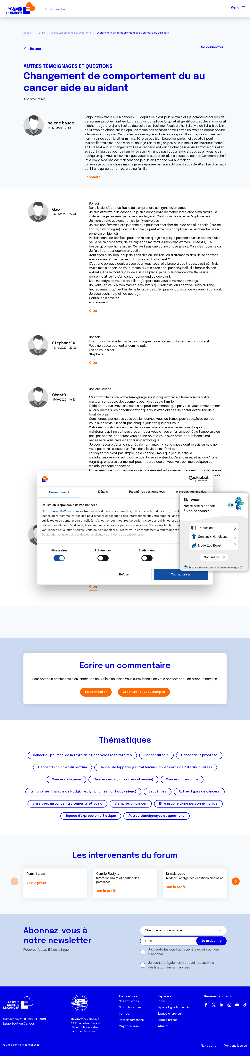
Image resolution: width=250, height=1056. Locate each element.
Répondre (93, 177)
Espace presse (168, 1020)
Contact (124, 1013)
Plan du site (208, 1045)
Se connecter (212, 47)
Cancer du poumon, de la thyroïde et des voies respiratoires (82, 755)
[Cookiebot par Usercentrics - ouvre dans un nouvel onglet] (191, 479)
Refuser (124, 574)
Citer (93, 311)
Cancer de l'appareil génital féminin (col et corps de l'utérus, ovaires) (155, 767)
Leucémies (157, 791)
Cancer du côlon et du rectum (62, 767)
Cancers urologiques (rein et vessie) (123, 779)
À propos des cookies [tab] (191, 491)
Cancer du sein (156, 755)
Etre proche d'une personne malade (188, 803)
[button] (235, 881)
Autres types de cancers (199, 791)
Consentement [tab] (59, 492)
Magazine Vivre (129, 1026)
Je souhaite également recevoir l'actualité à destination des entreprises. (181, 965)
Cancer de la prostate (199, 755)
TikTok (245, 1005)
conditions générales (185, 949)
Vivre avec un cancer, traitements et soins (67, 803)
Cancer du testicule (182, 779)
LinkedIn (221, 1005)
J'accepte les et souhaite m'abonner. (183, 952)
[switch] (103, 558)
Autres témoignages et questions (71, 33)
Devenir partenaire (131, 1020)
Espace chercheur (170, 1013)
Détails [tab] (103, 491)
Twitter (214, 1005)
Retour (35, 49)
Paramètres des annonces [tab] (147, 491)
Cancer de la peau (66, 779)
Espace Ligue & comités (174, 1007)
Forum (41, 33)
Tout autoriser (180, 574)
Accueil (27, 33)
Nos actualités (129, 1001)
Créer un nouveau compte (144, 692)
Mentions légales (235, 1045)
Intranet (163, 1026)
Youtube (237, 1005)
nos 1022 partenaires (68, 511)
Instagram (229, 1005)
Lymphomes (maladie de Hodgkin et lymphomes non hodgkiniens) (83, 791)
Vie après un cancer (131, 803)
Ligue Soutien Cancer (18, 1023)
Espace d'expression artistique (90, 815)
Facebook (206, 1005)
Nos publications (130, 1007)
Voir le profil (36, 883)
